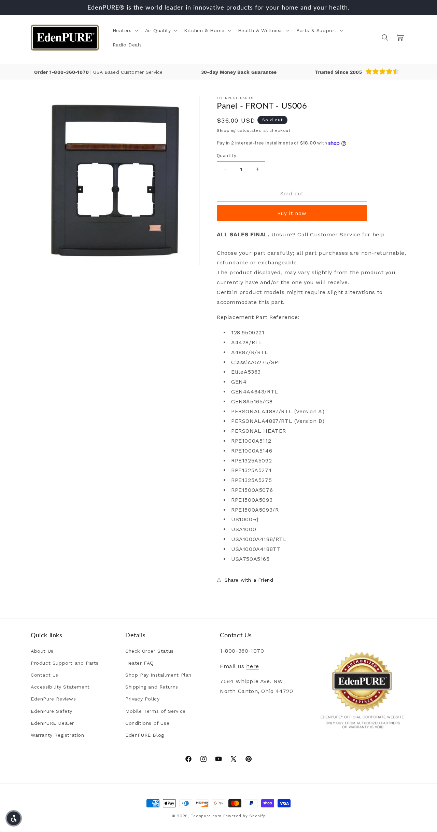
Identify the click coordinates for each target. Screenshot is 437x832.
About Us (42, 651)
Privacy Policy (142, 699)
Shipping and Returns (151, 687)
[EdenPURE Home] (65, 37)
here (252, 666)
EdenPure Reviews (53, 699)
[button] (125, 30)
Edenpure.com (206, 816)
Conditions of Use (147, 723)
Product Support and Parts (65, 663)
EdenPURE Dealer (52, 723)
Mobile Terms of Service (155, 711)
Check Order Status (149, 651)
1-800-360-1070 (70, 72)
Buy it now (292, 213)
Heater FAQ (139, 663)
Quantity (226, 155)
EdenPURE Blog (144, 735)
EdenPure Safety (51, 711)
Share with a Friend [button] (249, 580)
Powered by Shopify (244, 816)
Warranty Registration (57, 735)
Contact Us (44, 675)
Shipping (226, 130)
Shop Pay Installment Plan (158, 675)
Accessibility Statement (60, 687)
